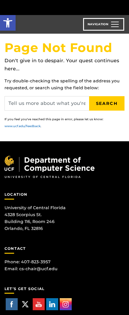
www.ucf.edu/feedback (22, 126)
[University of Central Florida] (45, 7)
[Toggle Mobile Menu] (123, 7)
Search (107, 103)
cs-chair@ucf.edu (38, 268)
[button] (8, 23)
